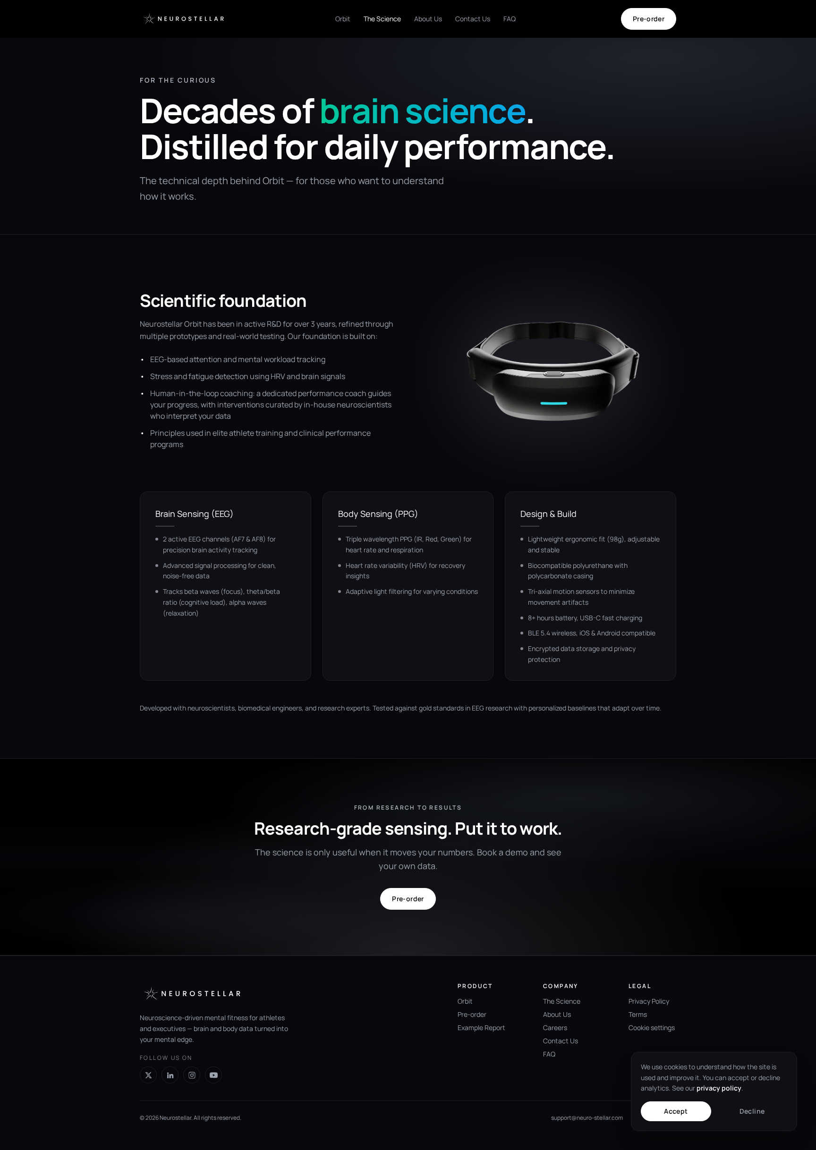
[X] (148, 1074)
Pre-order (648, 18)
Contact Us (472, 18)
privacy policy (719, 1087)
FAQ (509, 18)
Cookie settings (652, 1027)
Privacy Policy (649, 1001)
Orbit (342, 18)
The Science (382, 18)
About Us (428, 18)
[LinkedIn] (170, 1074)
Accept (676, 1111)
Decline (752, 1111)
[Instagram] (191, 1074)
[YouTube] (213, 1074)
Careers (555, 1027)
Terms (638, 1014)
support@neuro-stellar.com (587, 1118)
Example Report (481, 1027)
